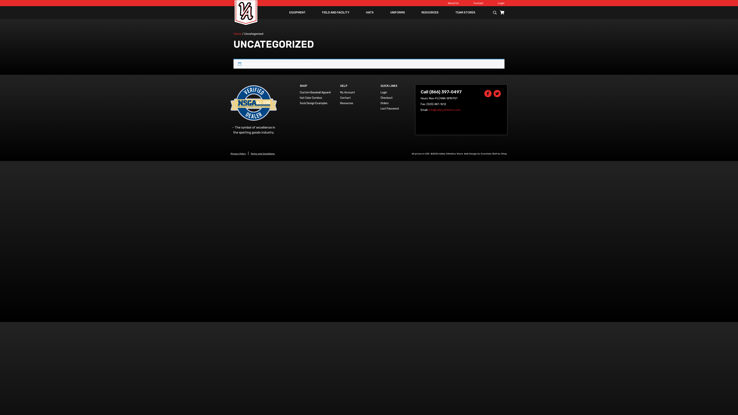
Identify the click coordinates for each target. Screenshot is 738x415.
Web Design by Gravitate (477, 153)
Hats (370, 12)
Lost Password (390, 108)
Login (501, 3)
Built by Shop (499, 153)
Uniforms (397, 12)
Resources (430, 12)
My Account (347, 92)
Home (237, 33)
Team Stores (465, 12)
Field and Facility (335, 12)
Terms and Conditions (263, 153)
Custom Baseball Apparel (315, 92)
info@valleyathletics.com (445, 110)
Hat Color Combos (311, 98)
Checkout (387, 98)
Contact (478, 3)
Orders (385, 103)
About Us (453, 3)
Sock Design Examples (313, 103)
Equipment (297, 12)
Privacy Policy (238, 153)
